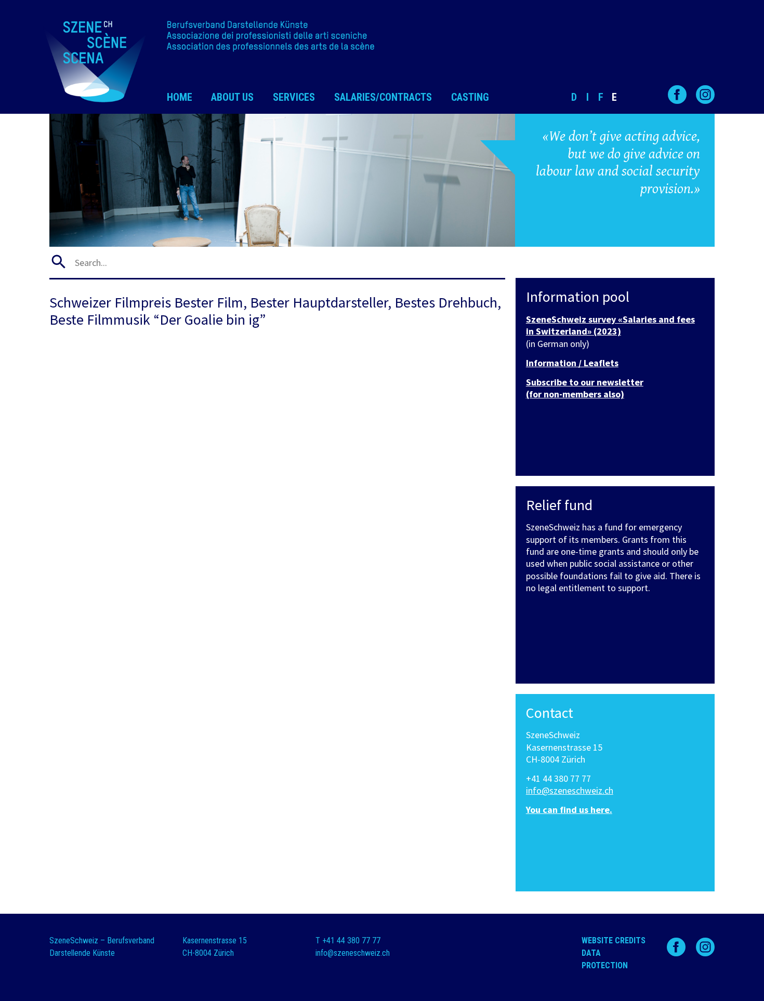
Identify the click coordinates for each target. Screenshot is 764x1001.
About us (232, 97)
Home (179, 97)
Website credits (614, 940)
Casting (470, 97)
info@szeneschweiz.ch (569, 790)
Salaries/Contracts (383, 97)
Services (294, 97)
